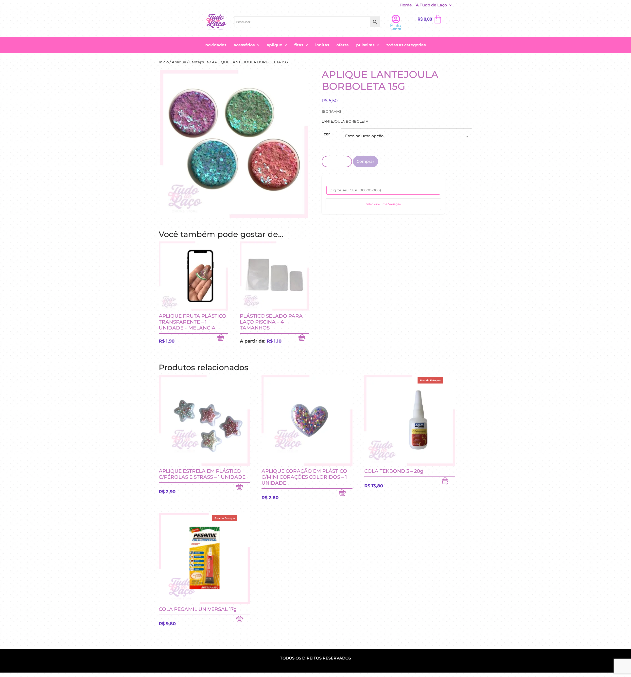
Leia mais (448, 482)
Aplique (274, 45)
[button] (434, 5)
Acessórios (244, 45)
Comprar (365, 161)
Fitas (298, 45)
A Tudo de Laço (431, 5)
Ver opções (303, 338)
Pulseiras (365, 45)
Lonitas (322, 45)
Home (406, 5)
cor (327, 134)
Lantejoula (199, 62)
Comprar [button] (222, 338)
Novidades (215, 45)
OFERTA (342, 45)
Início (164, 62)
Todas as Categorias (406, 45)
